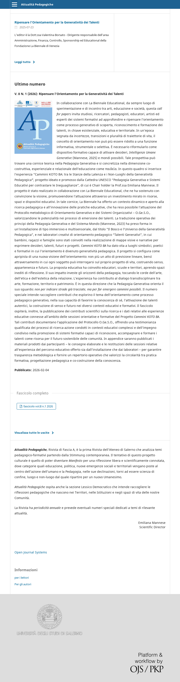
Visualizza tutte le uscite (31, 433)
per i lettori (21, 578)
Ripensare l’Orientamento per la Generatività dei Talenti (56, 22)
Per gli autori (22, 584)
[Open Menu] (14, 4)
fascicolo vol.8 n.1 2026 (38, 406)
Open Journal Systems (30, 552)
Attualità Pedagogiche (37, 4)
